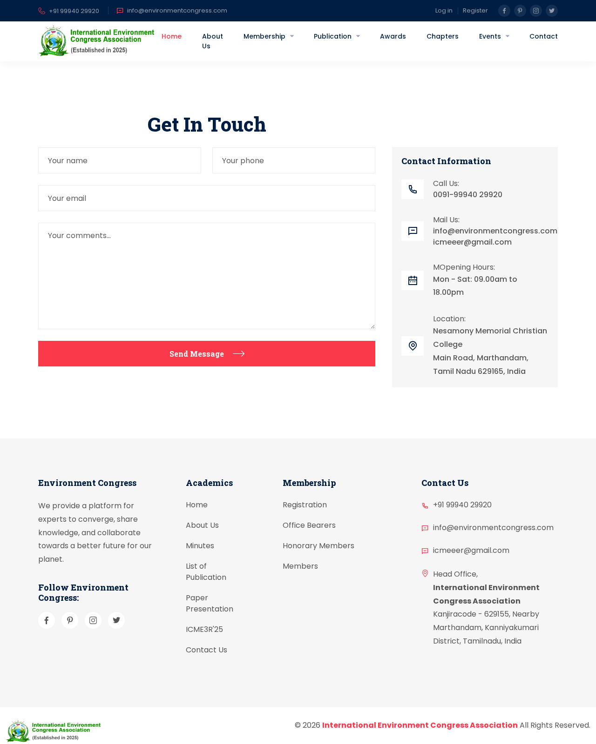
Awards (393, 36)
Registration (305, 505)
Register (475, 10)
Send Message (196, 354)
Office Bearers (309, 525)
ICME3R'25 (204, 629)
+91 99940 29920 (74, 11)
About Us (212, 41)
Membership (264, 36)
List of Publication (206, 572)
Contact (543, 36)
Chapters (443, 36)
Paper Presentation (209, 604)
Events (490, 36)
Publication (333, 36)
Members (300, 566)
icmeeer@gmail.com (472, 242)
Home (172, 36)
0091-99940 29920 (467, 194)
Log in (444, 10)
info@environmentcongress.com (177, 10)
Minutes (200, 546)
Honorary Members (318, 546)
